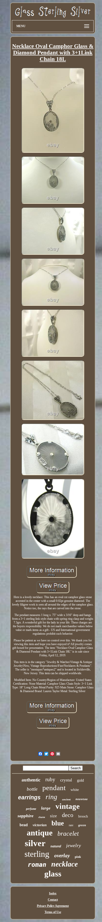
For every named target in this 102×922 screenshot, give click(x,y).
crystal (66, 779)
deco (67, 815)
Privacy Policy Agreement (53, 906)
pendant (54, 788)
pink (78, 857)
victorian (40, 825)
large (46, 808)
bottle (32, 789)
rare (71, 825)
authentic (31, 779)
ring (51, 797)
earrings (29, 797)
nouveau (82, 799)
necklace (64, 864)
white (75, 790)
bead (24, 825)
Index (52, 893)
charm (41, 817)
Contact (53, 899)
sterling (37, 854)
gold (80, 780)
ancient (66, 799)
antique (39, 832)
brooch (83, 816)
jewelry (73, 845)
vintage (67, 806)
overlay (62, 856)
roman (37, 864)
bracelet (68, 833)
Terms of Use (53, 912)
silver (35, 843)
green (82, 825)
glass (52, 873)
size (53, 816)
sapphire (25, 815)
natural (56, 846)
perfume (31, 809)
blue (57, 823)
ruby (50, 779)
